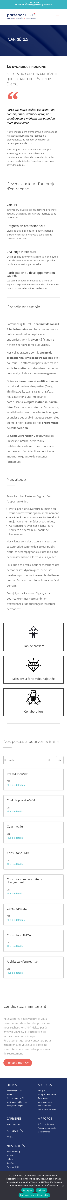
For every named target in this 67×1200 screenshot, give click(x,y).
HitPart (10, 1159)
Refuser (41, 1190)
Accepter (28, 1190)
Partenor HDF (13, 1167)
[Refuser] (63, 1185)
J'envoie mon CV (18, 1063)
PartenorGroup (13, 1151)
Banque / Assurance (47, 1094)
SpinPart (10, 1155)
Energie (41, 1090)
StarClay (10, 1163)
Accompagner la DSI (16, 1098)
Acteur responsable (47, 1128)
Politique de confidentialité (34, 1195)
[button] (60, 760)
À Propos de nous (46, 1124)
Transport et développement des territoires (45, 1102)
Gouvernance (44, 1131)
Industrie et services (47, 1109)
